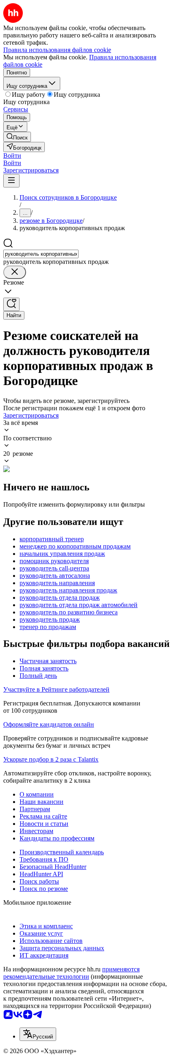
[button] (12, 155)
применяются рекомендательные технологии (71, 973)
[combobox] (41, 254)
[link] (17, 137)
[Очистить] (14, 272)
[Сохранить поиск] (11, 304)
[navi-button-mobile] (11, 180)
